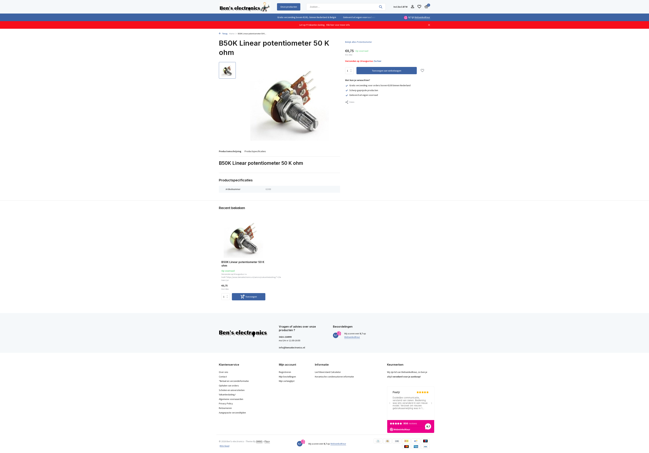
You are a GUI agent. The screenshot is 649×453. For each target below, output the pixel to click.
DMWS (259, 441)
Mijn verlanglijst (286, 381)
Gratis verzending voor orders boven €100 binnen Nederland (380, 85)
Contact (223, 376)
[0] (425, 7)
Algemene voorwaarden (231, 399)
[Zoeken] (380, 6)
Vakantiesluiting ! (227, 394)
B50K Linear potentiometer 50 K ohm (242, 263)
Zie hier (377, 61)
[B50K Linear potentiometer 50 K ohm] (243, 238)
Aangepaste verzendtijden (232, 412)
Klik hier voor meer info (338, 24)
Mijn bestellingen (287, 376)
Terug (224, 33)
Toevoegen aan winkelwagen (386, 70)
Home (231, 33)
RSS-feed (224, 445)
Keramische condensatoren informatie (334, 376)
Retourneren (225, 408)
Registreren (285, 372)
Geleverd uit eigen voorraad (363, 95)
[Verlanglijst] (419, 7)
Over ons (223, 372)
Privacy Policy (226, 403)
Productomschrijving (230, 151)
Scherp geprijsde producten (363, 90)
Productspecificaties (255, 151)
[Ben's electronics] (245, 7)
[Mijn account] (412, 7)
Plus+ (267, 441)
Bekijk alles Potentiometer (358, 41)
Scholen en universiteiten (232, 390)
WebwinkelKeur (422, 17)
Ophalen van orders (229, 385)
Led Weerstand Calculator (328, 372)
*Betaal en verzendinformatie (234, 381)
